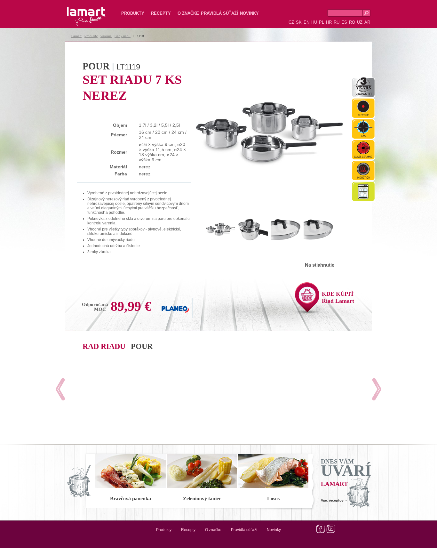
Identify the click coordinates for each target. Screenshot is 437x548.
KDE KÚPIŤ (338, 297)
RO (352, 22)
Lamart (79, 11)
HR (329, 22)
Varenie (106, 36)
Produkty (132, 13)
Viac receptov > (333, 500)
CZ (291, 22)
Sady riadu (123, 36)
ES (344, 22)
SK (299, 22)
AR (367, 22)
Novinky (249, 13)
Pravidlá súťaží (219, 13)
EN (306, 22)
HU (314, 22)
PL (321, 22)
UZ (359, 22)
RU (336, 22)
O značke (188, 13)
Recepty (161, 13)
